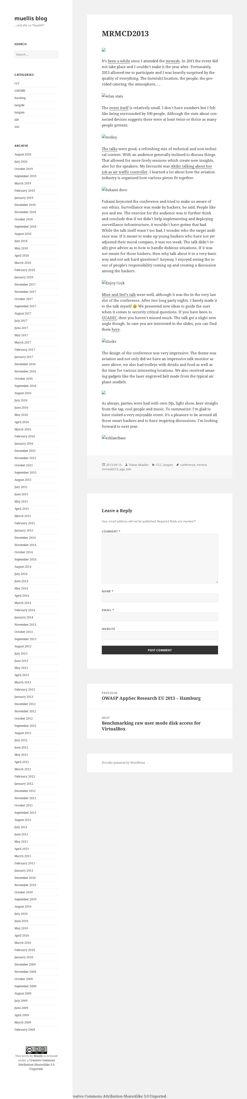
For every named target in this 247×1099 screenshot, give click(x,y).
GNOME (19, 91)
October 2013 (23, 632)
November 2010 (25, 885)
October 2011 (23, 805)
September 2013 (25, 639)
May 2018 (21, 248)
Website (108, 629)
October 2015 (23, 465)
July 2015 (20, 487)
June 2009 (21, 1008)
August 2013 (22, 646)
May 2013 (21, 668)
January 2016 (23, 443)
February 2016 (24, 436)
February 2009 (24, 1030)
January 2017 (23, 357)
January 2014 (23, 617)
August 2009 (22, 993)
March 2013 (22, 682)
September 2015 (25, 472)
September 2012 (25, 726)
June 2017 (21, 328)
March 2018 (22, 263)
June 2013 (21, 661)
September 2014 (25, 559)
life (16, 120)
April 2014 (21, 596)
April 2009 (21, 1015)
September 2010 (25, 899)
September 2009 (25, 986)
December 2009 (25, 964)
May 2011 (21, 842)
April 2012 (21, 762)
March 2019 (22, 183)
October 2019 (23, 169)
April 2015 (21, 509)
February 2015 (24, 523)
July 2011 (20, 827)
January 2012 (23, 784)
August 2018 (22, 234)
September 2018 (25, 226)
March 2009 (22, 1022)
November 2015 (25, 458)
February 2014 (24, 610)
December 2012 (25, 704)
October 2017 (23, 299)
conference (187, 465)
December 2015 (25, 451)
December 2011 (25, 791)
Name (108, 591)
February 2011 (24, 863)
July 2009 (20, 1001)
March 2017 (22, 342)
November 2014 (25, 545)
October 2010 (23, 892)
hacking (20, 98)
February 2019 (24, 191)
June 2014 (21, 581)
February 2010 (24, 950)
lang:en (19, 112)
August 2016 (22, 393)
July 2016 (20, 400)
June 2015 (21, 494)
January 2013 (23, 697)
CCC (17, 83)
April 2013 (21, 675)
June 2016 (21, 408)
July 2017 (20, 321)
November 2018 (25, 212)
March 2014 (22, 603)
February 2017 (24, 350)
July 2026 (20, 162)
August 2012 (22, 733)
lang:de (19, 105)
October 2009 (23, 979)
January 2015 (23, 530)
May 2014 (21, 588)
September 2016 (25, 386)
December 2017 (25, 284)
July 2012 (20, 740)
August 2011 (22, 820)
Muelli (38, 1056)
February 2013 (24, 689)
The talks (109, 148)
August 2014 (22, 567)
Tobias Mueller (139, 465)
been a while (119, 60)
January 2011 (23, 870)
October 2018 (23, 219)
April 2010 (21, 935)
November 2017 (25, 292)
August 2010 (22, 906)
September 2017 (25, 306)
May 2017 (21, 335)
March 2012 (22, 769)
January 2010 (23, 957)
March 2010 (22, 943)
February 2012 (24, 776)
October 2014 (23, 552)
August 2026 (22, 154)
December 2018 (25, 205)
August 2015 (22, 480)
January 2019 (23, 198)
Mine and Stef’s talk (119, 294)
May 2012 (21, 755)
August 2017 (22, 313)
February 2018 (24, 270)
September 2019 (25, 176)
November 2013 (25, 625)
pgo (122, 469)
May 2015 (21, 501)
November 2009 (25, 972)
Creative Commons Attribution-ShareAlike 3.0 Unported (36, 1064)
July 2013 (20, 653)
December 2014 (25, 538)
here (116, 329)
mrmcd (201, 465)
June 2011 (21, 834)
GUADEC (109, 317)
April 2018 (21, 255)
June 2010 (21, 921)
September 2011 (25, 813)
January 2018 (23, 277)
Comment (111, 531)
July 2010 (20, 914)
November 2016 (25, 371)
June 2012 (21, 747)
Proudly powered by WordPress (123, 763)
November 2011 (25, 798)
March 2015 (22, 516)
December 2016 (25, 364)
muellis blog (30, 18)
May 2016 (21, 415)
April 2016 (21, 422)
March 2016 (22, 429)
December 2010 (25, 878)
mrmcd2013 (110, 469)
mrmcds (173, 60)
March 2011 (22, 856)
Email (108, 610)
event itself (119, 107)
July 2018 (20, 241)
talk (128, 469)
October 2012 (23, 718)
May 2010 (21, 928)
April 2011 (21, 849)
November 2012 (25, 711)
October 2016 (23, 379)
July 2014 (20, 574)
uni (16, 127)
